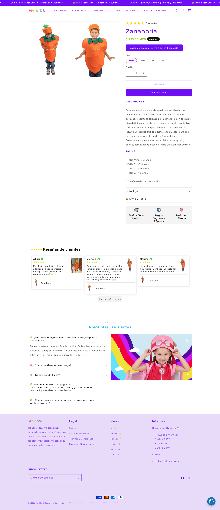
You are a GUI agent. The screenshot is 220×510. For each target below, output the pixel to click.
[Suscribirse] (78, 477)
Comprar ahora (159, 92)
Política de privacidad (97, 503)
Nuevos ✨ (116, 433)
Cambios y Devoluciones (81, 444)
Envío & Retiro (118, 444)
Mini (133, 61)
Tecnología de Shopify (54, 503)
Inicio (113, 428)
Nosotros (115, 449)
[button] (61, 11)
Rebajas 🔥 (116, 438)
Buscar (72, 428)
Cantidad (130, 67)
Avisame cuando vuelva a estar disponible (154, 47)
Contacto (115, 454)
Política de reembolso (76, 503)
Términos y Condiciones (81, 438)
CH (144, 61)
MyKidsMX (40, 503)
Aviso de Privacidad (79, 433)
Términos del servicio (119, 503)
